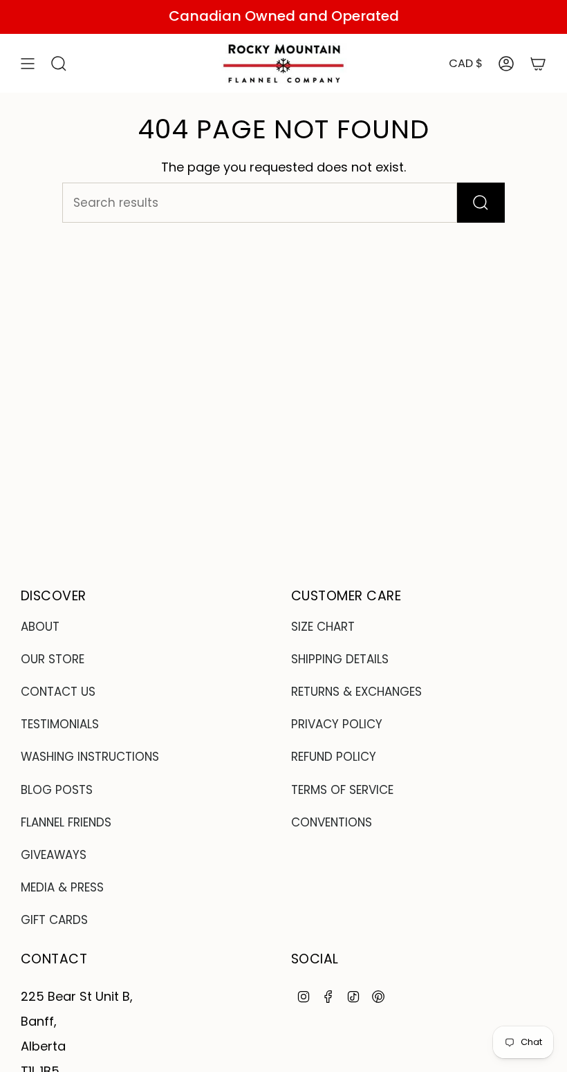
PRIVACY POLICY (336, 724)
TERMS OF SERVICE (342, 790)
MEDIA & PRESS (62, 887)
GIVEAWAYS (53, 855)
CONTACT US (58, 691)
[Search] (481, 203)
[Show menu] (27, 63)
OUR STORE (52, 659)
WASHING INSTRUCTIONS (90, 756)
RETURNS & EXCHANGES (356, 691)
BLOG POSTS (57, 790)
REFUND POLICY (333, 756)
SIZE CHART (323, 626)
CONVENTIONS (331, 822)
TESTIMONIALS (60, 724)
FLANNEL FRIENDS (66, 822)
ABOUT (40, 626)
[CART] (538, 63)
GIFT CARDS (54, 920)
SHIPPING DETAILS (340, 659)
